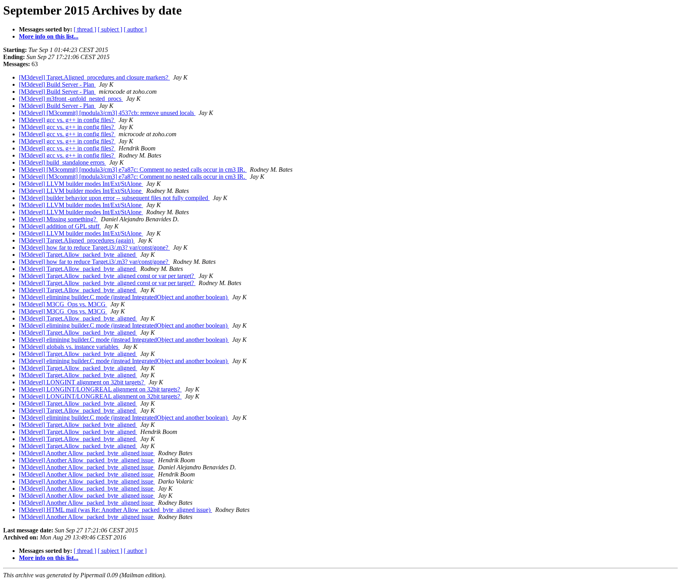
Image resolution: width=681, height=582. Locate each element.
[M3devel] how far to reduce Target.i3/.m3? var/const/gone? (94, 247)
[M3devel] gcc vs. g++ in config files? (67, 120)
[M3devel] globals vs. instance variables (69, 346)
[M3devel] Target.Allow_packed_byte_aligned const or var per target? (107, 275)
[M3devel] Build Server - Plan (57, 84)
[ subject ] (110, 29)
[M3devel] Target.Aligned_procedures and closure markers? (94, 77)
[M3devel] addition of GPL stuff (60, 226)
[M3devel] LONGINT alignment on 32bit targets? (82, 382)
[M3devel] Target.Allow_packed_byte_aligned (78, 254)
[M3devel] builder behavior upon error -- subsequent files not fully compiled (114, 198)
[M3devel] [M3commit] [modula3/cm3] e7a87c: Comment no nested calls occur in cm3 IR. (133, 169)
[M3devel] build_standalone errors (62, 162)
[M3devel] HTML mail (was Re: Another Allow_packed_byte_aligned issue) (115, 509)
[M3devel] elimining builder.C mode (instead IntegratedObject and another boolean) (124, 297)
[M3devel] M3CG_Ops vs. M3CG (63, 304)
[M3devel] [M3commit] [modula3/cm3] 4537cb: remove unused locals (107, 112)
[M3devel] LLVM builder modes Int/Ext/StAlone (81, 183)
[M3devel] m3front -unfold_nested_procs (71, 98)
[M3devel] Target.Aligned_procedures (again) (77, 240)
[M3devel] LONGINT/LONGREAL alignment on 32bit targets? (100, 389)
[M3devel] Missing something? (58, 219)
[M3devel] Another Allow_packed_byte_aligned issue (87, 453)
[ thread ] (85, 29)
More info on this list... (48, 36)
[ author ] (135, 29)
